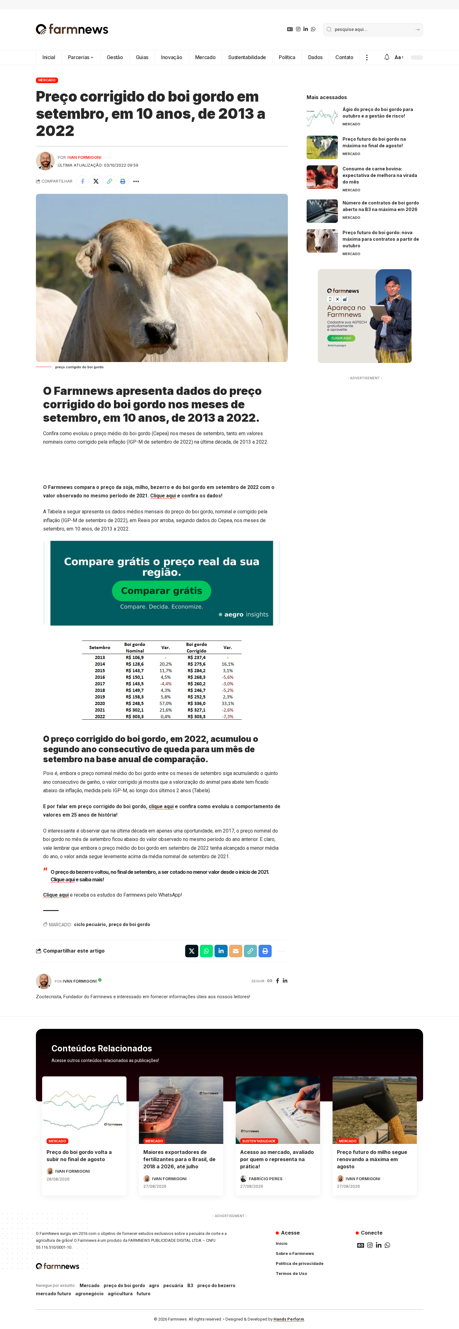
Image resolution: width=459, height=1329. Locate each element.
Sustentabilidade (259, 1141)
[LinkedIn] (305, 29)
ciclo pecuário (90, 924)
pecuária (173, 1285)
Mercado (47, 80)
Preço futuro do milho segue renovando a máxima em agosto (372, 1159)
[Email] (235, 951)
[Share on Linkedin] (221, 951)
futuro (143, 1293)
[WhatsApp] (313, 29)
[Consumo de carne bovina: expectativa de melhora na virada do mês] (322, 177)
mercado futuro (53, 1293)
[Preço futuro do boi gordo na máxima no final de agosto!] (322, 147)
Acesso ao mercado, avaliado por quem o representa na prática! (277, 1159)
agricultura (120, 1293)
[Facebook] (277, 981)
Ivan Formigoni (84, 157)
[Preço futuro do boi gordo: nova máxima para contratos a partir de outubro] (322, 241)
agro (154, 1285)
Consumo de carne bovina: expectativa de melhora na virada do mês (380, 175)
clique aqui (161, 806)
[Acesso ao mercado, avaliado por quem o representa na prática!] (278, 1110)
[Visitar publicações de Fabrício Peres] (243, 1178)
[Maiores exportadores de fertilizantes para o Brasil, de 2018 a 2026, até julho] (181, 1110)
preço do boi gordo (129, 924)
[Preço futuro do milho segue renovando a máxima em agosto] (375, 1110)
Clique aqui (163, 496)
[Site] (270, 981)
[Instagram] (298, 29)
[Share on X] (96, 181)
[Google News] (290, 29)
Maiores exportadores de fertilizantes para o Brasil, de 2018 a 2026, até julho (179, 1159)
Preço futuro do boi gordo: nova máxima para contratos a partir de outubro (381, 239)
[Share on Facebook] (82, 181)
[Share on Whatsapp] (206, 951)
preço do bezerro (216, 1285)
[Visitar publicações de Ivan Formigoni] (45, 161)
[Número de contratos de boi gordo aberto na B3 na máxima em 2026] (322, 211)
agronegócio (89, 1293)
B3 (190, 1285)
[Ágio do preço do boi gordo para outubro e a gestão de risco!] (322, 117)
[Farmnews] (72, 29)
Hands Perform (289, 1319)
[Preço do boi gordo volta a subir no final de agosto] (84, 1110)
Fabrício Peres (266, 1178)
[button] (367, 57)
